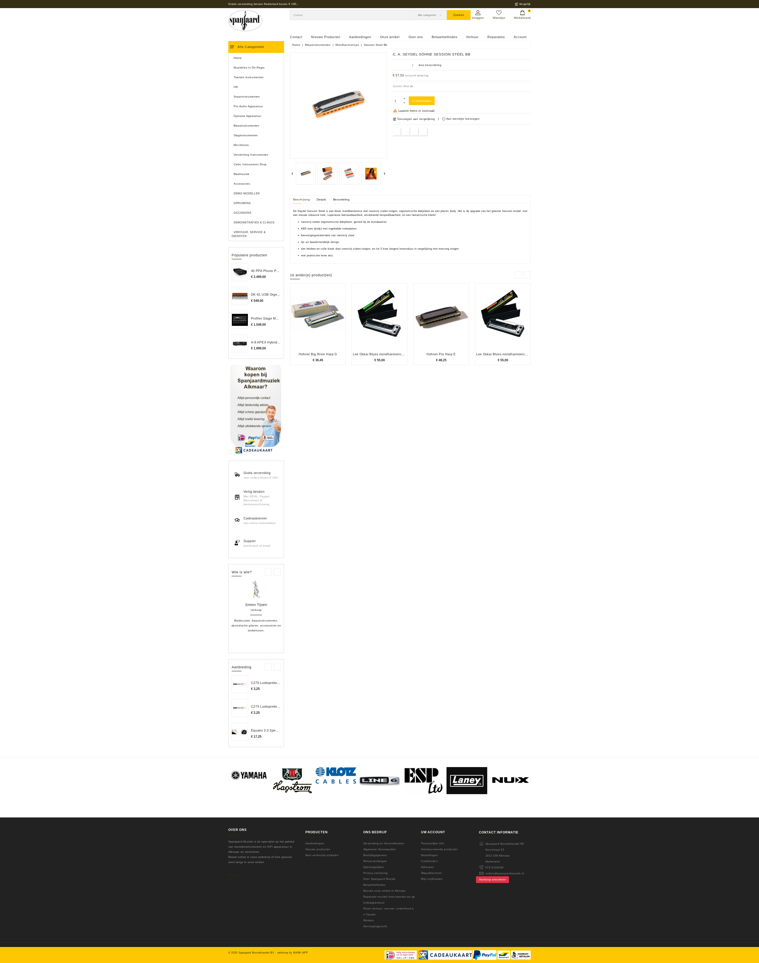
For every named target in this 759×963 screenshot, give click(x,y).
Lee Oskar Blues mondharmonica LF (504, 354)
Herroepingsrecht (375, 926)
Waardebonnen (431, 873)
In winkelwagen (421, 100)
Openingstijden (373, 867)
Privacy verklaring (375, 873)
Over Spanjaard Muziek (379, 878)
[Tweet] (405, 131)
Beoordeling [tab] (341, 199)
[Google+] (414, 131)
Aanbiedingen (360, 37)
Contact (296, 37)
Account (520, 37)
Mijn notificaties (432, 878)
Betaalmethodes (444, 37)
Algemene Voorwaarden (379, 849)
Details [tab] (321, 199)
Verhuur (472, 37)
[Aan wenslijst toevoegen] (307, 320)
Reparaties (496, 37)
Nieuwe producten (317, 849)
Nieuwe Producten (325, 37)
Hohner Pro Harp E (441, 354)
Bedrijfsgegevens (375, 855)
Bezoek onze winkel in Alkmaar (384, 890)
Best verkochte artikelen (322, 855)
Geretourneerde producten (439, 849)
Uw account (433, 832)
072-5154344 (494, 867)
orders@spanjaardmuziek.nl (504, 873)
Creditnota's (429, 861)
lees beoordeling (430, 65)
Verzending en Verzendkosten (383, 843)
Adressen (427, 867)
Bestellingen (429, 855)
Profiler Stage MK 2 (266, 318)
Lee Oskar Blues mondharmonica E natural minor (390, 354)
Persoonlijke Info (432, 843)
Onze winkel (390, 37)
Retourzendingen (375, 861)
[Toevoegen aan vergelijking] (318, 320)
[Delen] (397, 131)
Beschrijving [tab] (301, 199)
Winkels (368, 920)
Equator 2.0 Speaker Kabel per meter (279, 730)
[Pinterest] (423, 131)
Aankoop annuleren (492, 879)
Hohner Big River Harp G (318, 354)
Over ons (416, 37)
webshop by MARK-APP (292, 952)
